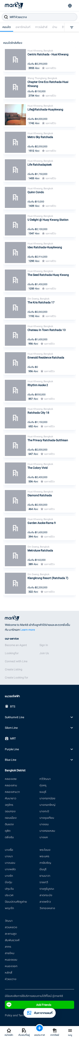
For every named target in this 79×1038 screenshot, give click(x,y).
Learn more (27, 629)
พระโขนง (45, 849)
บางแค (44, 837)
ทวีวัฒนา (45, 778)
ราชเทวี (44, 882)
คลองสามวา (12, 791)
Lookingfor (12, 653)
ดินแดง (9, 824)
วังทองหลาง (47, 908)
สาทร (8, 946)
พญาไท (9, 908)
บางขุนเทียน (47, 817)
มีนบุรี (43, 869)
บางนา (9, 856)
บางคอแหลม (47, 830)
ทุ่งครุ (43, 785)
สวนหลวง (11, 927)
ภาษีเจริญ (45, 862)
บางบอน (10, 862)
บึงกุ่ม (8, 882)
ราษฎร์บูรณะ (47, 888)
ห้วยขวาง (10, 979)
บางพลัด (10, 869)
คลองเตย (11, 778)
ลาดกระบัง (46, 895)
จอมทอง (10, 811)
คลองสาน (11, 785)
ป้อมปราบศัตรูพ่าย (16, 901)
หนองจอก (11, 966)
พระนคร (44, 856)
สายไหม (9, 953)
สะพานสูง (11, 933)
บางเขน (44, 824)
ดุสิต (7, 830)
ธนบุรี (43, 791)
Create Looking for (16, 677)
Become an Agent (16, 645)
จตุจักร (9, 804)
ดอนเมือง (11, 817)
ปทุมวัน (9, 888)
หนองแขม (11, 959)
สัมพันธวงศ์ (12, 940)
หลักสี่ (8, 972)
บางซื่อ (9, 849)
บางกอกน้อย (47, 798)
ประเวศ (9, 895)
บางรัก (9, 875)
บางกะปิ (44, 811)
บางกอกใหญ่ (47, 804)
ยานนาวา (45, 875)
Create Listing (13, 669)
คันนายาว (10, 798)
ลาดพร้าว (45, 901)
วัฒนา (9, 920)
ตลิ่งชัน (9, 837)
